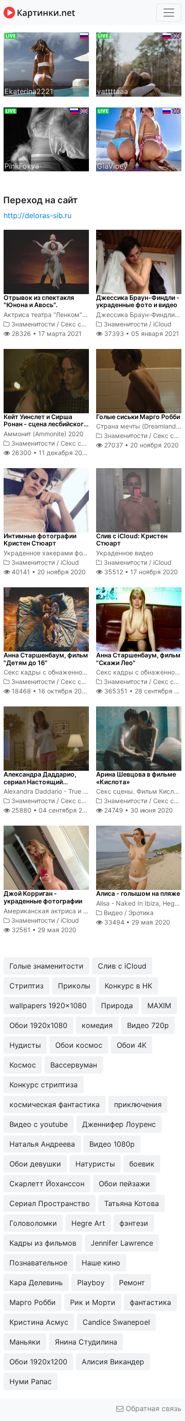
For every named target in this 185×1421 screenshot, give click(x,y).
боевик (141, 1163)
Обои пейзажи (124, 1183)
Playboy (91, 1282)
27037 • (140, 445)
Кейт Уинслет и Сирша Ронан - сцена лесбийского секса (46, 424)
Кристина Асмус (38, 1322)
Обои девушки (35, 1163)
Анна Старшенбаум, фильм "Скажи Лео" (138, 658)
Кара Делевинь (36, 1282)
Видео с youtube (38, 1124)
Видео (113, 912)
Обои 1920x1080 (38, 1025)
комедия (97, 1025)
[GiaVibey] (138, 138)
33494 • (136, 922)
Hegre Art (88, 1223)
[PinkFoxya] (46, 138)
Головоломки (33, 1223)
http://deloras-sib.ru (37, 215)
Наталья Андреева (42, 1143)
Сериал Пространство (49, 1203)
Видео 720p (148, 1025)
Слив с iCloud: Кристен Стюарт (131, 539)
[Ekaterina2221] (46, 63)
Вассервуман (73, 1064)
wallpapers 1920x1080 (48, 1005)
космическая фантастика (54, 1104)
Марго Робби (32, 1302)
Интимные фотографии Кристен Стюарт (40, 539)
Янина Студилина (86, 1341)
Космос (22, 1064)
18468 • (49, 691)
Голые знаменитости (46, 965)
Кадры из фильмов (42, 1242)
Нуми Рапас (30, 1381)
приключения (138, 1104)
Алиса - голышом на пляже (138, 893)
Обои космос (78, 1045)
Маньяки (24, 1341)
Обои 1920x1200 (38, 1361)
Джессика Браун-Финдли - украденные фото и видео (138, 301)
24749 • (137, 810)
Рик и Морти (92, 1302)
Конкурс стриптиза (43, 1084)
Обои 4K (131, 1045)
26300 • (50, 452)
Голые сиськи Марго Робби (138, 416)
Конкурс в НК (128, 985)
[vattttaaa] (138, 63)
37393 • (140, 333)
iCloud (162, 324)
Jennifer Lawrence (122, 1242)
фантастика (150, 1302)
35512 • (140, 572)
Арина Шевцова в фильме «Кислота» (136, 778)
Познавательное (38, 1262)
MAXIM (159, 1005)
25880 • (52, 810)
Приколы (74, 985)
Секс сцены (79, 324)
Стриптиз (26, 985)
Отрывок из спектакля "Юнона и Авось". (39, 301)
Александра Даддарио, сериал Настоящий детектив (40, 781)
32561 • (43, 930)
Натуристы (95, 1163)
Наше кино (101, 1262)
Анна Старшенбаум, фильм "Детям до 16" (46, 658)
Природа (117, 1005)
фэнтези (133, 1223)
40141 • (48, 572)
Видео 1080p (112, 1143)
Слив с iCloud (122, 965)
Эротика (141, 912)
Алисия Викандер (113, 1361)
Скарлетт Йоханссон (46, 1183)
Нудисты (25, 1045)
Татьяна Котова (131, 1203)
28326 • (46, 333)
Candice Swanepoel (116, 1322)
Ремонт (132, 1282)
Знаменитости (33, 324)
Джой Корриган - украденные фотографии (43, 897)
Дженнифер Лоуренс (119, 1124)
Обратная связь (152, 1408)
